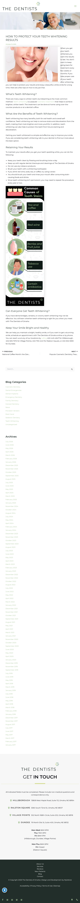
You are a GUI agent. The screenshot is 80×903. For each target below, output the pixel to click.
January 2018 (11, 714)
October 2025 (11, 472)
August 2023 (10, 547)
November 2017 (12, 721)
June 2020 (10, 649)
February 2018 (11, 711)
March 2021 (10, 632)
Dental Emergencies (13, 390)
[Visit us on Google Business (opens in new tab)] (7, 899)
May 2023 (9, 557)
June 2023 (10, 554)
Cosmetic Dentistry (13, 387)
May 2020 (9, 653)
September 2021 (12, 619)
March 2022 (10, 602)
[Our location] (71, 899)
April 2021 (9, 629)
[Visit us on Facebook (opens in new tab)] (2, 899)
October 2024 (11, 510)
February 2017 (11, 741)
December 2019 (12, 663)
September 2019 (12, 670)
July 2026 (9, 442)
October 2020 (11, 643)
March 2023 (10, 564)
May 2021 (9, 626)
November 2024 (12, 506)
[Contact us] (77, 899)
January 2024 (11, 530)
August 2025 (10, 479)
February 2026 (11, 459)
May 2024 (9, 520)
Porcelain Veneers (12, 411)
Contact (40, 876)
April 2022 (9, 598)
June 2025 (10, 486)
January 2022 (11, 605)
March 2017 (10, 738)
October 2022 (11, 581)
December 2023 (12, 534)
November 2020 (12, 639)
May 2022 (9, 595)
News (8, 407)
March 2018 (10, 707)
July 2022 (9, 588)
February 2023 (11, 568)
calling (44, 338)
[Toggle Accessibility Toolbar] (4, 890)
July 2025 (9, 482)
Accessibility (24, 886)
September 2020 (12, 646)
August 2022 (10, 585)
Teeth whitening (20, 102)
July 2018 (9, 694)
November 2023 (12, 537)
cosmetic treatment (46, 102)
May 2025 (9, 489)
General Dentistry (12, 404)
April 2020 (10, 656)
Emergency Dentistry (14, 397)
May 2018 (9, 701)
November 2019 (12, 666)
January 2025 (11, 503)
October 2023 (11, 540)
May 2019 (9, 680)
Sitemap (57, 886)
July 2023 (9, 551)
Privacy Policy (35, 886)
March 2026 (10, 455)
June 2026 (10, 445)
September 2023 (12, 544)
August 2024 (11, 513)
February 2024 (11, 527)
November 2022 (12, 578)
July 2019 (9, 673)
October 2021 (11, 615)
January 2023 (11, 571)
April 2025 (9, 493)
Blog (40, 874)
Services (40, 866)
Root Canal (10, 414)
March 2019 (10, 687)
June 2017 (9, 731)
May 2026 (9, 448)
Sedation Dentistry (13, 418)
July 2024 (9, 517)
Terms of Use (47, 886)
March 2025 (10, 496)
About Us (40, 864)
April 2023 (9, 561)
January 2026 (11, 462)
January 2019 (11, 690)
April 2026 (9, 452)
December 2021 (12, 609)
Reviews (40, 869)
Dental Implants (12, 394)
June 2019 (9, 677)
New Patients (40, 871)
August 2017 (10, 724)
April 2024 (10, 523)
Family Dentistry (12, 401)
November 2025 (12, 469)
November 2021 (12, 612)
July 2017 (9, 728)
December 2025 (12, 465)
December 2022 (12, 574)
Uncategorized (11, 424)
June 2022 (10, 592)
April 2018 (9, 704)
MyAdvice (68, 880)
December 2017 (12, 718)
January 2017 (11, 745)
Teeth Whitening (12, 421)
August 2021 (10, 622)
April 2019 (9, 684)
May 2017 (9, 735)
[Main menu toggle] (75, 6)
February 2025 (11, 500)
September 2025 (12, 476)
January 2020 (11, 660)
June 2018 (9, 697)
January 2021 (11, 636)
